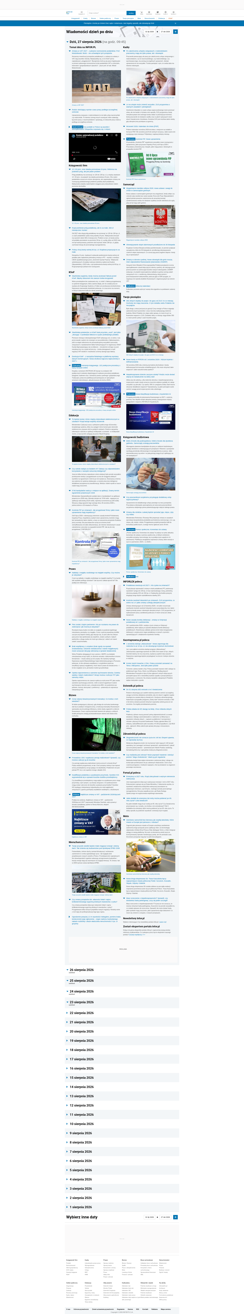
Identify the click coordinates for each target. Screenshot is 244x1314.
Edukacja (162, 18)
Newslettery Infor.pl (133, 918)
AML (142, 1274)
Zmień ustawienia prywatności (103, 1309)
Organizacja (69, 1286)
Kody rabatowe (163, 1290)
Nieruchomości (150, 18)
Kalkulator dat (126, 1286)
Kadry (85, 18)
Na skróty (162, 1283)
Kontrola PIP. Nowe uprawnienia (148, 139)
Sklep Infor (106, 1274)
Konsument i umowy (109, 1267)
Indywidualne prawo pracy (93, 1263)
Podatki (68, 1263)
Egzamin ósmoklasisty (91, 1299)
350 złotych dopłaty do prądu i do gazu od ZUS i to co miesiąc (145, 355)
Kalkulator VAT (126, 1290)
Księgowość (75, 18)
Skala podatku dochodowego (149, 1297)
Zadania (68, 1290)
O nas (68, 1309)
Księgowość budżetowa (136, 437)
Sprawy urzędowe (108, 1270)
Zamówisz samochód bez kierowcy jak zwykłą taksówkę (143, 874)
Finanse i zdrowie (127, 1274)
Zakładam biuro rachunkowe (149, 1263)
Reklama (155, 1309)
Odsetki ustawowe (146, 1295)
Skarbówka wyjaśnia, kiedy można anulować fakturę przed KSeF (91, 327)
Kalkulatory (126, 1283)
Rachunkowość (70, 1265)
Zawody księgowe (71, 1272)
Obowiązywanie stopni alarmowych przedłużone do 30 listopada (150, 245)
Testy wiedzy (88, 1302)
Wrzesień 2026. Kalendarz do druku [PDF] (142, 126)
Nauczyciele (88, 1290)
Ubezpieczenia (89, 1267)
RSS (137, 1309)
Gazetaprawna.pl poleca (136, 640)
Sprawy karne (107, 1265)
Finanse (161, 1267)
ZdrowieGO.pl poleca (134, 733)
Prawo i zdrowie (108, 1277)
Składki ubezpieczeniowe (148, 1290)
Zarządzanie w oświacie (92, 1295)
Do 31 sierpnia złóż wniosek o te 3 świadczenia (144, 690)
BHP (86, 1272)
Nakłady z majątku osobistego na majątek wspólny (87, 620)
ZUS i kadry (69, 1270)
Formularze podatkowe (166, 1295)
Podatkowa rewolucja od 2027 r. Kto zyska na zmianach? (148, 585)
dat (137, 577)
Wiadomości (163, 1263)
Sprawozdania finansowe (148, 1272)
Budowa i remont (164, 1270)
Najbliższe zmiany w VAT (79, 837)
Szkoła (87, 1288)
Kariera (130, 1309)
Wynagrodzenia (89, 1265)
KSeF (171, 18)
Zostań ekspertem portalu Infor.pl (141, 926)
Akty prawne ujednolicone (111, 1295)
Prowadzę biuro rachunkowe (149, 1265)
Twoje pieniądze (128, 18)
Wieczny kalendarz (143, 286)
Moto (139, 18)
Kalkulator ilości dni (128, 1288)
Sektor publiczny (105, 18)
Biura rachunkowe (147, 1260)
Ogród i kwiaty (163, 1272)
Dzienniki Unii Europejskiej (111, 1293)
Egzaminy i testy (90, 1293)
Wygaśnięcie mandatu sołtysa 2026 (137, 240)
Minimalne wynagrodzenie (148, 1288)
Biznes (93, 18)
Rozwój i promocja (71, 1293)
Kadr (125, 47)
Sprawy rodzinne (108, 1263)
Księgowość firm (78, 165)
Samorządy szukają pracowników (136, 492)
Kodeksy (106, 1297)
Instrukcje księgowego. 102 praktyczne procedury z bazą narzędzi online (94, 410)
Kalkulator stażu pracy (128, 1295)
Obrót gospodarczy (72, 1267)
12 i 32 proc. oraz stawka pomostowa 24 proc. (86, 223)
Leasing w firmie (127, 1272)
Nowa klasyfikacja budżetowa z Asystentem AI (153, 394)
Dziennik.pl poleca (133, 685)
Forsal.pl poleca (131, 772)
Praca (105, 1272)
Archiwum (162, 1288)
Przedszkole (88, 1286)
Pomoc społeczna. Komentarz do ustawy (151, 529)
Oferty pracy (163, 1299)
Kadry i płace (70, 1295)
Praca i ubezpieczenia (128, 1267)
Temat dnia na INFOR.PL (82, 47)
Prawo (117, 18)
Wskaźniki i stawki (147, 1283)
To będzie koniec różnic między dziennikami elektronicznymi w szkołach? (94, 464)
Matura (87, 1297)
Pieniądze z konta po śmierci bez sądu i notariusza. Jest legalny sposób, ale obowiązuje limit (119, 23)
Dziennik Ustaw (108, 1286)
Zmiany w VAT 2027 (78, 105)
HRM (86, 1274)
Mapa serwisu (166, 1309)
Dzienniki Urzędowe (109, 1290)
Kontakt (145, 1309)
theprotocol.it (163, 1297)
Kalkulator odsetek (127, 1293)
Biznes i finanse (126, 1263)
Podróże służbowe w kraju (148, 1286)
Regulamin (120, 1309)
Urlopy (87, 1270)
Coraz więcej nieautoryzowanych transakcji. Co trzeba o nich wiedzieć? (93, 753)
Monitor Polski (107, 1288)
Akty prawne (107, 1283)
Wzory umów (163, 1293)
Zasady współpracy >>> (137, 934)
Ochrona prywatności (81, 1309)
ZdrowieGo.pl (163, 1286)
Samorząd (128, 184)
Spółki (124, 1265)
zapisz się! (162, 922)
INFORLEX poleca (132, 581)
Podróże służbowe (146, 1293)
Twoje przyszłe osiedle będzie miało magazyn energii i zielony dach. (92, 895)
